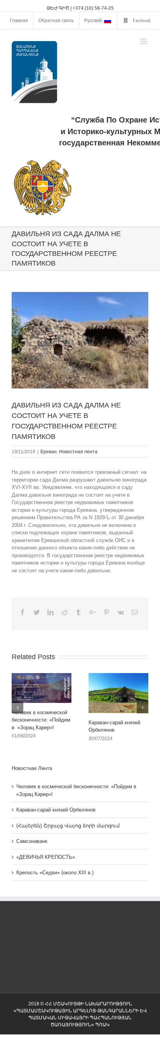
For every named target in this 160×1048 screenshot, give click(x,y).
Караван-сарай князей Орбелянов (56, 810)
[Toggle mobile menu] (144, 41)
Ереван (48, 451)
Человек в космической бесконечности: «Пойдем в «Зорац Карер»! (41, 720)
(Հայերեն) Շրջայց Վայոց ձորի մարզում (68, 826)
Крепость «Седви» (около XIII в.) (55, 872)
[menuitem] (19, 20)
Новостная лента (78, 451)
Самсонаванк (31, 841)
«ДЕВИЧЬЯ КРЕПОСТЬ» (45, 857)
